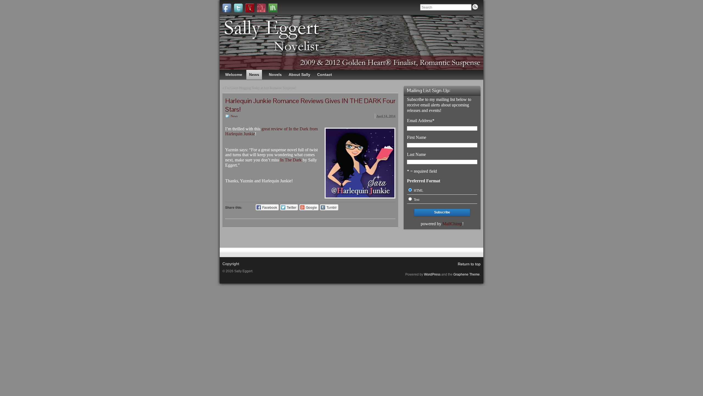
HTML (418, 191)
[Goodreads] (273, 8)
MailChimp (452, 223)
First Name (416, 137)
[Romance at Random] (261, 8)
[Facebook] (226, 8)
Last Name (416, 154)
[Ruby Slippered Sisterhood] (250, 8)
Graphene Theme (466, 274)
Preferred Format (423, 180)
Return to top (469, 264)
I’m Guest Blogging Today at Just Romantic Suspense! (260, 88)
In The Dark (290, 160)
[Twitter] (238, 8)
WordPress (432, 274)
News (234, 116)
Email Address (420, 120)
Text (416, 200)
